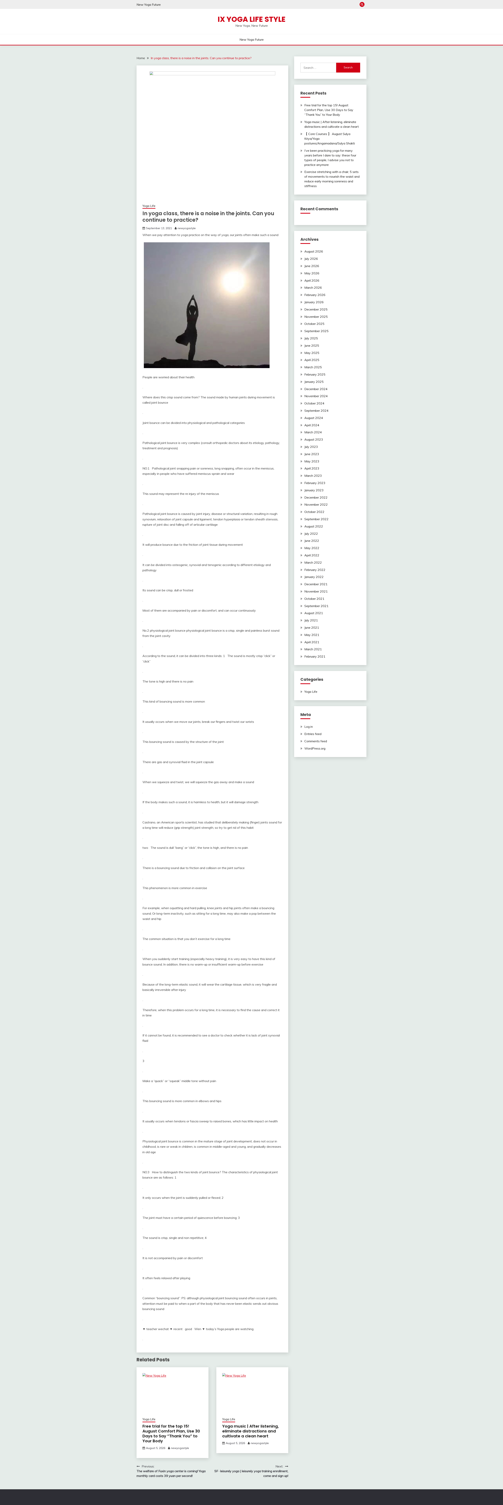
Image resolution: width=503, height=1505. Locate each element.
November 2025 (316, 317)
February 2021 (314, 656)
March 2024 (313, 432)
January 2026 (314, 302)
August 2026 (313, 251)
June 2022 (311, 541)
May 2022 (311, 548)
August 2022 (313, 526)
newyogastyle (187, 228)
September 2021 (316, 606)
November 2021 (316, 591)
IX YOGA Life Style (251, 19)
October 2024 (314, 403)
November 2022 (316, 504)
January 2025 (314, 382)
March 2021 (313, 649)
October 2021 (314, 599)
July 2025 (311, 338)
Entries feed (312, 734)
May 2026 (311, 273)
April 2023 (311, 468)
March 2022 (313, 562)
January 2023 (314, 490)
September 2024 (316, 411)
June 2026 (311, 266)
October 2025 (314, 324)
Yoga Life (148, 206)
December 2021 (316, 584)
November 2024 (316, 396)
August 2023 (313, 439)
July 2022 (311, 534)
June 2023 (311, 454)
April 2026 (311, 280)
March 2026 (313, 287)
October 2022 (314, 512)
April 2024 (311, 425)
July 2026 (311, 259)
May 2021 (311, 635)
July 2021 (311, 620)
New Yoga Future (149, 4)
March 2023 (313, 476)
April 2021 (311, 642)
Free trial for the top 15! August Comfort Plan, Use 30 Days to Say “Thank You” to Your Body (171, 1433)
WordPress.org (314, 748)
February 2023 (314, 483)
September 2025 (316, 331)
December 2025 (316, 309)
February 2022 (314, 570)
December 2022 (316, 497)
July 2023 (311, 447)
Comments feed (315, 741)
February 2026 (314, 295)
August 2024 (313, 418)
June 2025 (311, 345)
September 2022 (316, 519)
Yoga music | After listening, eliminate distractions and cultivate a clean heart (250, 1431)
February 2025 (314, 374)
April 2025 (311, 360)
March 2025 (313, 367)
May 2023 (311, 461)
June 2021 (311, 627)
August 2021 (313, 613)
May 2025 (311, 353)
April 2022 (311, 555)
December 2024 (316, 389)
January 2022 (314, 577)
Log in (308, 727)
